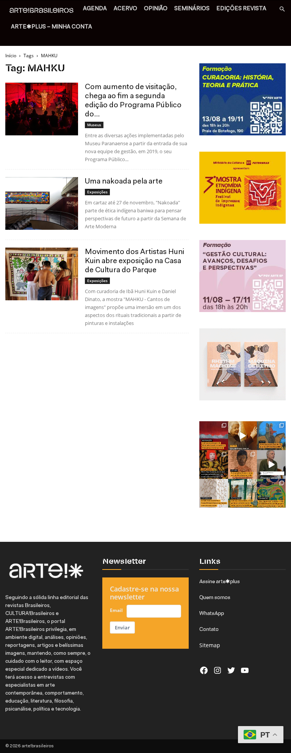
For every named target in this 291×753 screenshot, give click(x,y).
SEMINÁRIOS (192, 9)
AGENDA (95, 9)
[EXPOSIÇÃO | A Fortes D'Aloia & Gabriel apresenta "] (213, 493)
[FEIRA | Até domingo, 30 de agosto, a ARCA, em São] (271, 435)
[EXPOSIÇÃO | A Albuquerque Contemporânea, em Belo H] (213, 435)
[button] (282, 9)
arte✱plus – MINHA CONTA (51, 27)
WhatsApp (211, 613)
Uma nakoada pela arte (124, 181)
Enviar (122, 627)
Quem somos (214, 597)
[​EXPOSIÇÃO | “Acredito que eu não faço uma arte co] (271, 464)
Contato (209, 629)
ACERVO (125, 9)
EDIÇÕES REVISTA (241, 9)
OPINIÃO (155, 9)
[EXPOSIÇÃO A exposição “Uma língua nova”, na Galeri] (271, 493)
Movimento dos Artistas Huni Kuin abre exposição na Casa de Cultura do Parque (134, 261)
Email (116, 610)
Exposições (97, 192)
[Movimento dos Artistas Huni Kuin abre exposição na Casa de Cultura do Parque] (41, 274)
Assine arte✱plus (219, 581)
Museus (94, 124)
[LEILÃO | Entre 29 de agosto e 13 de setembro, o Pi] (242, 464)
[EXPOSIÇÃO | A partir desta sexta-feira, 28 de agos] (242, 493)
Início (10, 55)
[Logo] (44, 11)
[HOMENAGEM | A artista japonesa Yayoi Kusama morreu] (213, 464)
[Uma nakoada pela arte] (41, 203)
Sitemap (209, 645)
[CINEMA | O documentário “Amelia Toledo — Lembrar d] (242, 435)
